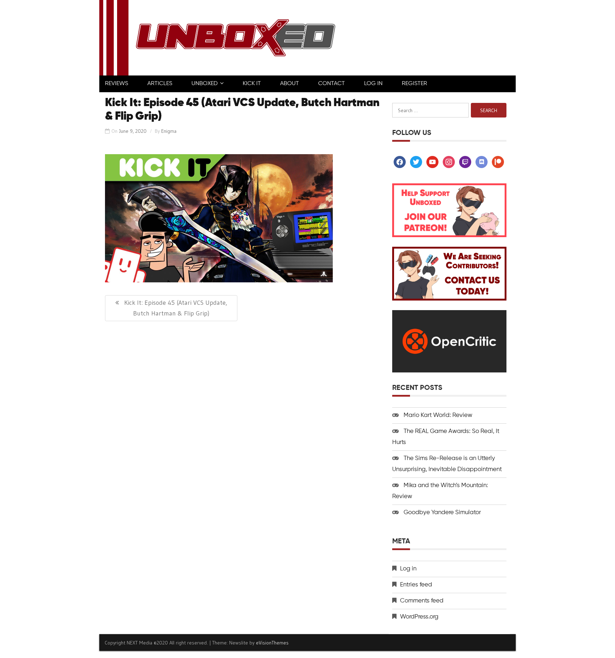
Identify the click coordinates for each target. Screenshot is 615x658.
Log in (408, 569)
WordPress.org (419, 617)
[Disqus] (242, 419)
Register (414, 84)
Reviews (116, 84)
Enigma (169, 131)
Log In (373, 84)
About (289, 84)
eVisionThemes (272, 642)
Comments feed (421, 601)
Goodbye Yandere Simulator (442, 513)
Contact (331, 84)
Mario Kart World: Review (438, 415)
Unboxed (204, 84)
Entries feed (416, 585)
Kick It (252, 84)
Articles (159, 84)
